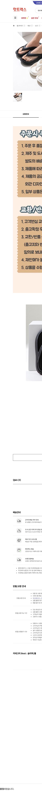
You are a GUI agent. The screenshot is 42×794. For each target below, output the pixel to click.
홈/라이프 (20, 26)
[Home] (14, 26)
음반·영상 (34, 18)
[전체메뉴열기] (15, 17)
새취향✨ (24, 18)
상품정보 (26, 114)
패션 (29, 26)
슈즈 (36, 26)
